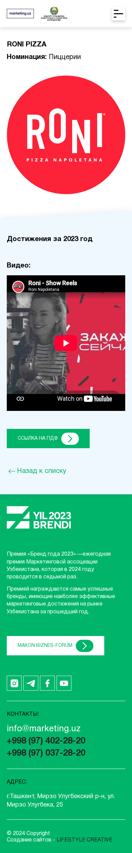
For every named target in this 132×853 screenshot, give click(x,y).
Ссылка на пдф (38, 438)
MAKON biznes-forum (45, 645)
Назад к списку (41, 471)
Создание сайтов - (59, 840)
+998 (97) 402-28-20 (46, 741)
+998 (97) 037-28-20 (46, 753)
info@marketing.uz (44, 729)
